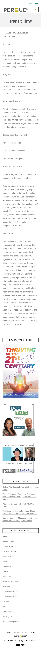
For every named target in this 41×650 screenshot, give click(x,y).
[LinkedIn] (19, 645)
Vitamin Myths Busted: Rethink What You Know (18, 505)
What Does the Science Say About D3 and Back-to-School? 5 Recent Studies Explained (20, 512)
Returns (20, 641)
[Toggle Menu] (35, 9)
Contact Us (19, 640)
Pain (4, 607)
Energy (5, 571)
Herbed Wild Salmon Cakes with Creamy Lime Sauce (21, 488)
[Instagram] (24, 645)
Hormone (6, 586)
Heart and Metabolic (10, 581)
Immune (6, 601)
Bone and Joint (8, 541)
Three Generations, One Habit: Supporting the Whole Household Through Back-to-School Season (20, 496)
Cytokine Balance (9, 551)
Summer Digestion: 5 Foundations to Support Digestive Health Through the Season (20, 519)
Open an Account (30, 640)
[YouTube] (22, 645)
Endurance (7, 566)
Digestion (6, 561)
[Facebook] (17, 645)
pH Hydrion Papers (10, 612)
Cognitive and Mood (10, 546)
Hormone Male (11, 596)
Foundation (7, 576)
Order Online (33, 4)
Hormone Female (12, 591)
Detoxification (8, 556)
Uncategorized (8, 616)
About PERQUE (8, 640)
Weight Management (11, 622)
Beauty (5, 536)
